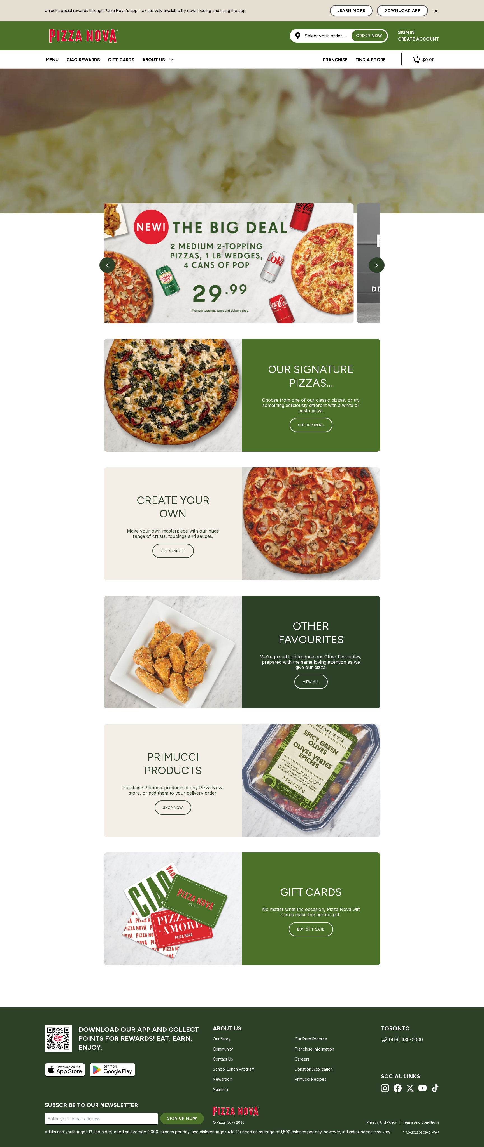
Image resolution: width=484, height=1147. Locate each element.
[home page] (236, 1111)
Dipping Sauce (63, 60)
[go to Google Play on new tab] (112, 1070)
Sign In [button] (406, 32)
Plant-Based (292, 59)
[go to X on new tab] (410, 1088)
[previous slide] (107, 265)
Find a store (370, 59)
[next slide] (377, 265)
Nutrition (220, 1089)
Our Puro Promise (311, 1039)
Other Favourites (249, 59)
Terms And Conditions (420, 1122)
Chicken (212, 59)
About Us (153, 59)
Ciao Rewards (83, 59)
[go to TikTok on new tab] (435, 1088)
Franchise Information (314, 1049)
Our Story (222, 1039)
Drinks (245, 60)
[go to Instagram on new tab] (385, 1088)
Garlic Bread (213, 60)
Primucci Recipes (310, 1079)
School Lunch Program (234, 1069)
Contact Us (223, 1059)
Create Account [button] (418, 39)
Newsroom (223, 1079)
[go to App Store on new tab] (65, 1070)
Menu (52, 59)
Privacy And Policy (382, 1122)
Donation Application (314, 1069)
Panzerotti (182, 59)
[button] (339, 36)
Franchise (335, 59)
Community (223, 1049)
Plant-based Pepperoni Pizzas (216, 60)
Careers (302, 1059)
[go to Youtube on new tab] (422, 1088)
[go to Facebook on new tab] (398, 1088)
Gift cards (121, 59)
